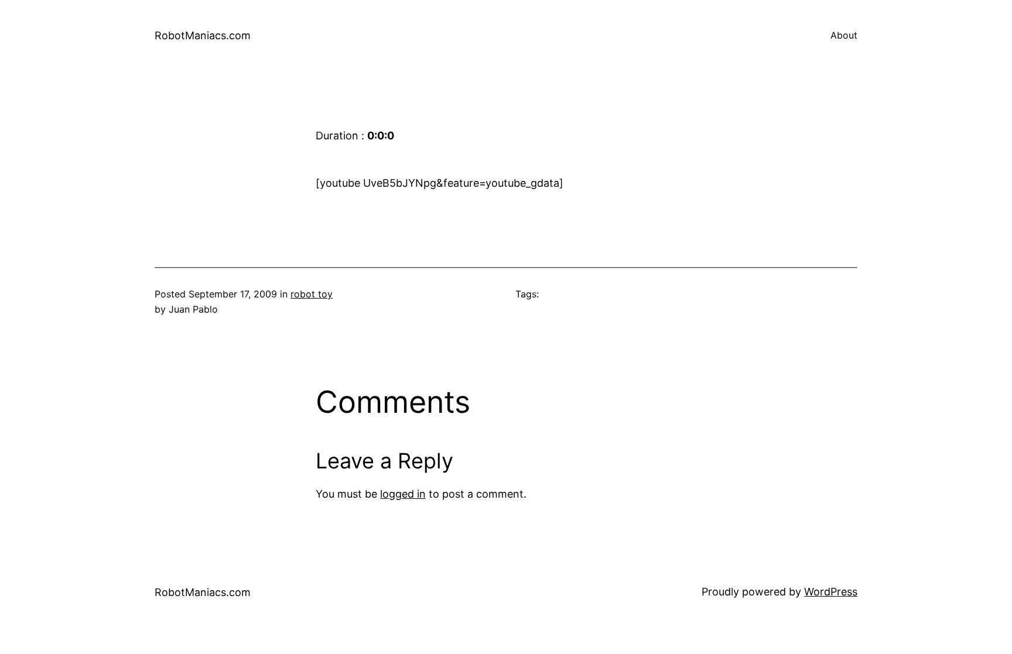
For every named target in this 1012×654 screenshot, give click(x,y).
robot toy (311, 294)
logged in (403, 494)
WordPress (830, 591)
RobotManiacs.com (203, 35)
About (843, 35)
